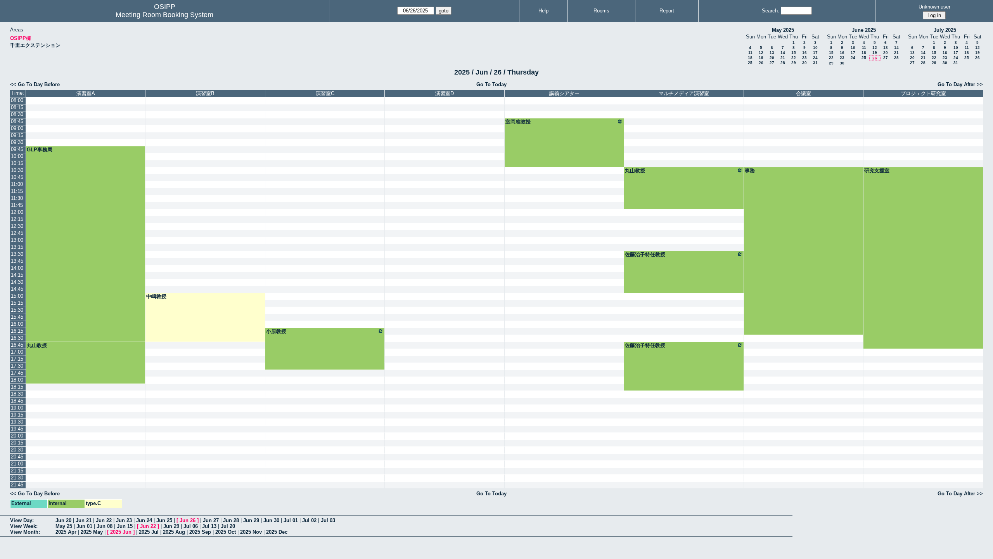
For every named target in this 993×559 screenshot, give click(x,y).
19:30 (17, 422)
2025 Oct (225, 532)
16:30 (17, 338)
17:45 (17, 373)
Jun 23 (124, 520)
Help (543, 11)
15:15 (17, 303)
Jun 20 (63, 520)
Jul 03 (328, 520)
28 (782, 63)
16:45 (17, 345)
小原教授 (276, 331)
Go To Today (491, 84)
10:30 (17, 170)
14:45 (17, 289)
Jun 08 (104, 526)
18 (750, 58)
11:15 (17, 191)
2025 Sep (200, 532)
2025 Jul (149, 532)
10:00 (17, 156)
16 (804, 52)
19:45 (17, 429)
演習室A (85, 93)
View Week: (24, 526)
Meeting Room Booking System (164, 15)
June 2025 (864, 30)
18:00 (17, 380)
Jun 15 (125, 526)
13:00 (17, 240)
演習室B (205, 93)
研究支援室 (876, 171)
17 (815, 52)
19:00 (17, 408)
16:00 (17, 324)
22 (793, 58)
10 (815, 47)
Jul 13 (209, 526)
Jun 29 (251, 520)
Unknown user (934, 7)
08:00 (17, 100)
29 (793, 63)
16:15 (17, 331)
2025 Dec (276, 532)
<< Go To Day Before (35, 84)
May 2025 (783, 30)
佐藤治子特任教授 (645, 254)
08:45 (17, 121)
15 (793, 52)
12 (761, 52)
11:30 (17, 198)
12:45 (17, 233)
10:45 (17, 177)
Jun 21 (84, 520)
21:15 (17, 471)
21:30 (17, 478)
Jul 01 (291, 520)
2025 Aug (174, 532)
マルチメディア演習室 (684, 93)
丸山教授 (635, 171)
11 (750, 52)
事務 (750, 171)
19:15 (17, 415)
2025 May (92, 532)
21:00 (17, 464)
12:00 (17, 212)
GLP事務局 (39, 150)
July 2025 (945, 30)
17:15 (17, 359)
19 (761, 58)
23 (804, 58)
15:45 (17, 317)
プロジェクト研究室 (923, 93)
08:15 (17, 107)
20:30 (17, 450)
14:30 (17, 282)
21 (782, 58)
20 (772, 58)
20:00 (17, 436)
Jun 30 (271, 520)
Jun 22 (104, 520)
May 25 (63, 526)
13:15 (17, 247)
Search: (770, 11)
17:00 (17, 352)
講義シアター (564, 93)
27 (772, 63)
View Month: (25, 532)
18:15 (17, 387)
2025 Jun (120, 532)
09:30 (17, 142)
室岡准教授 (518, 122)
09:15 (17, 135)
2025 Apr (65, 532)
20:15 (17, 443)
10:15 (17, 163)
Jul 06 (190, 526)
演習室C (325, 93)
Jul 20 (228, 526)
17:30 (17, 366)
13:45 (17, 261)
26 (761, 63)
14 (782, 52)
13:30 (17, 254)
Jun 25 (164, 520)
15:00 (17, 296)
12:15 (17, 219)
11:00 (17, 184)
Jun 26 (187, 520)
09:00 (17, 128)
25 (750, 63)
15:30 (17, 310)
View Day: (22, 520)
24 (815, 58)
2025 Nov (251, 532)
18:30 (17, 394)
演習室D (444, 93)
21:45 (17, 485)
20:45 (17, 457)
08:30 (17, 114)
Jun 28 (231, 520)
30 (804, 63)
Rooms (601, 11)
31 (815, 63)
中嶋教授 (156, 296)
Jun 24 (144, 520)
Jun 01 (84, 526)
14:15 (17, 275)
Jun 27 (211, 520)
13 (772, 52)
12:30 (17, 226)
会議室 (803, 93)
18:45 (17, 401)
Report (666, 11)
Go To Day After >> (960, 84)
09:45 (17, 149)
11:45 (17, 205)
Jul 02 (309, 520)
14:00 (17, 268)
